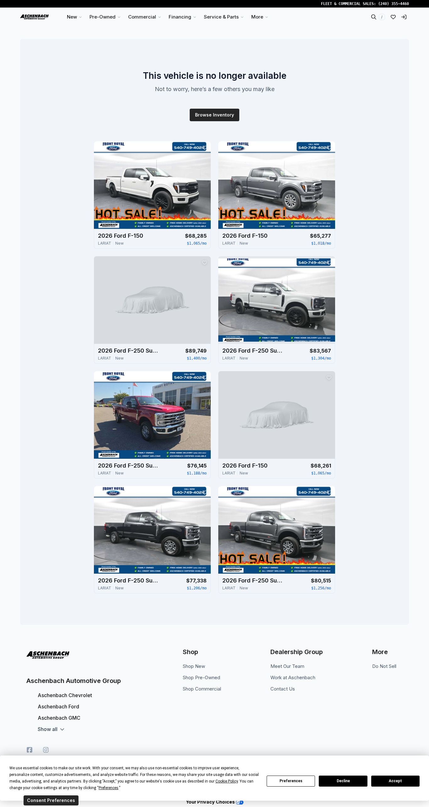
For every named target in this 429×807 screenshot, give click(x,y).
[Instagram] (46, 750)
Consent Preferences (51, 800)
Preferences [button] (108, 788)
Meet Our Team (287, 666)
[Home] (34, 17)
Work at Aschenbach (292, 677)
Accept (395, 781)
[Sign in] (404, 17)
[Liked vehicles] (393, 17)
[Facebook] (29, 750)
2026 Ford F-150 (120, 235)
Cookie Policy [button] (226, 781)
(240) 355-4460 (393, 4)
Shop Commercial (202, 689)
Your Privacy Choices (211, 801)
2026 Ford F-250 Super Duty (129, 350)
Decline (343, 781)
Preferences (291, 781)
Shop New (194, 666)
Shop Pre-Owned (201, 677)
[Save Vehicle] (204, 147)
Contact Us (282, 689)
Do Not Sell (384, 666)
